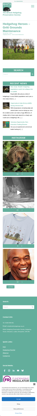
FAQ (4, 347)
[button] (34, 384)
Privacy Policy (18, 413)
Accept (18, 399)
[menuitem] (31, 6)
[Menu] (31, 6)
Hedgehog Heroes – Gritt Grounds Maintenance (16, 27)
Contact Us (6, 356)
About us (5, 353)
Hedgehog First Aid (9, 350)
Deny (18, 404)
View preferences (18, 409)
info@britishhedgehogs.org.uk (15, 326)
